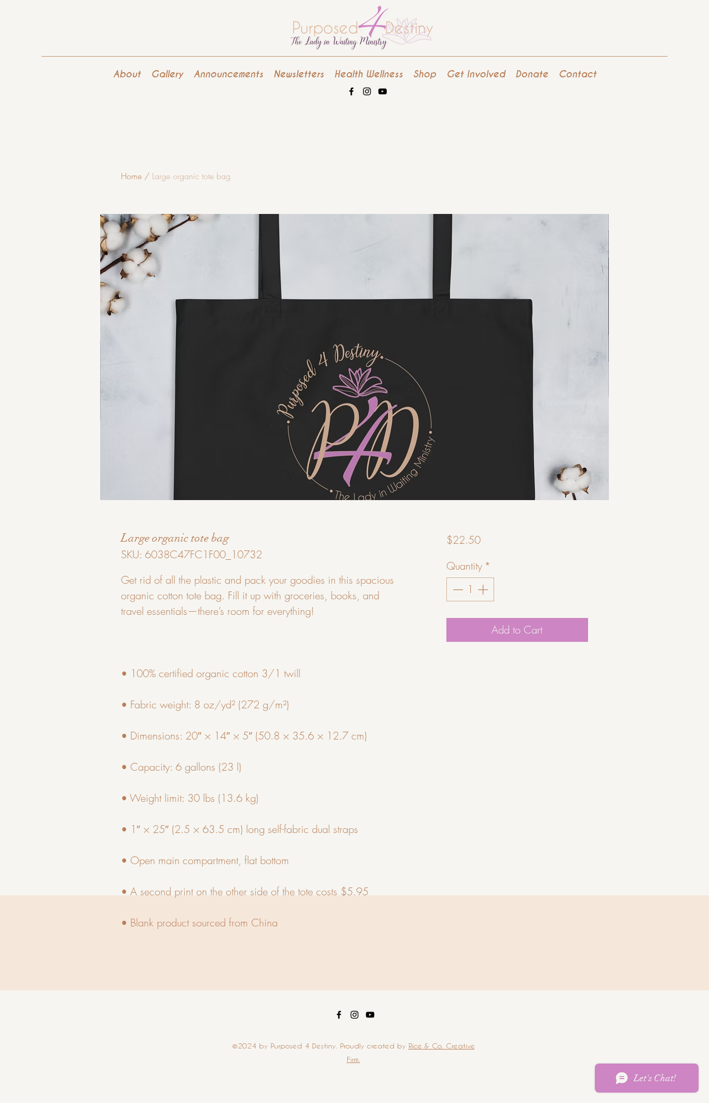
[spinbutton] (470, 589)
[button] (475, 74)
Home (131, 176)
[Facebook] (351, 91)
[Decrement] (457, 589)
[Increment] (484, 589)
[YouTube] (382, 91)
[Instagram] (367, 91)
